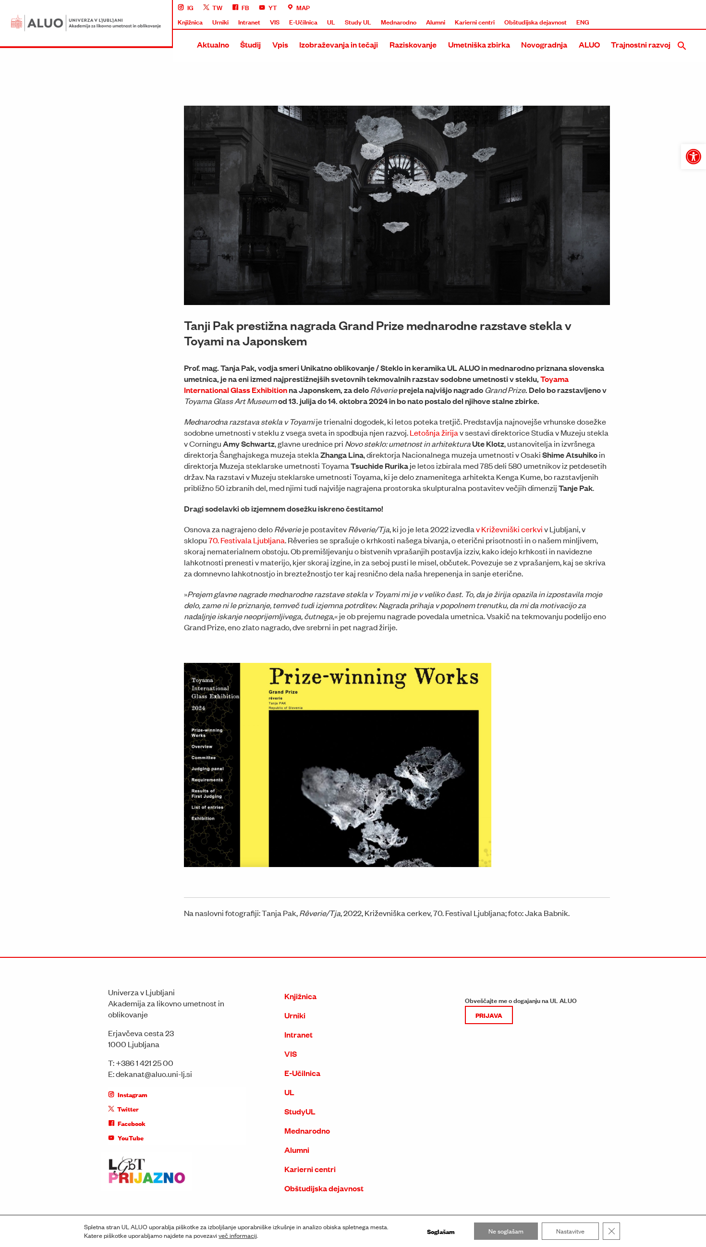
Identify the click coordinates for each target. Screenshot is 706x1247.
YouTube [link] (131, 1137)
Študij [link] (250, 44)
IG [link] (190, 7)
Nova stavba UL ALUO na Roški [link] (579, 114)
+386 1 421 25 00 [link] (144, 1062)
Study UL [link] (358, 21)
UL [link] (331, 21)
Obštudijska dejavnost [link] (535, 21)
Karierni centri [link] (475, 21)
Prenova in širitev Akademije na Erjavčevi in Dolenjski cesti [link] (616, 185)
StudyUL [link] (300, 1111)
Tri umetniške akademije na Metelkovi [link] (587, 167)
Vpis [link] (280, 44)
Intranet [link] (249, 21)
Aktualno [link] (213, 44)
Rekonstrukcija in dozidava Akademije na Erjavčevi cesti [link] (613, 132)
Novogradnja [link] (544, 44)
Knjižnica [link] (190, 21)
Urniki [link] (220, 21)
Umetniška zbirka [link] (479, 44)
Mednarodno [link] (398, 21)
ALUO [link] (589, 44)
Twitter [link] (128, 1108)
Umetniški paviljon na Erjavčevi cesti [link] (585, 221)
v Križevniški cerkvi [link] (509, 529)
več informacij (238, 1235)
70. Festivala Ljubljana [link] (246, 540)
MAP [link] (303, 7)
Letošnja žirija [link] (434, 432)
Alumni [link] (435, 21)
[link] (693, 156)
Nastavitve (570, 1230)
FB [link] (245, 7)
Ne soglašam (505, 1230)
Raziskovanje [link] (413, 44)
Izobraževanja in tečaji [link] (338, 44)
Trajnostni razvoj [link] (640, 44)
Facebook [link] (132, 1123)
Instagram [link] (132, 1094)
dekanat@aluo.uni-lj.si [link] (154, 1073)
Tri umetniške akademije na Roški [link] (581, 150)
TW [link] (217, 7)
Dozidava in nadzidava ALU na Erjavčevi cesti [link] (598, 203)
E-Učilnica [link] (303, 21)
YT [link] (272, 7)
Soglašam (441, 1231)
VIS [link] (275, 21)
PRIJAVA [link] (488, 1015)
